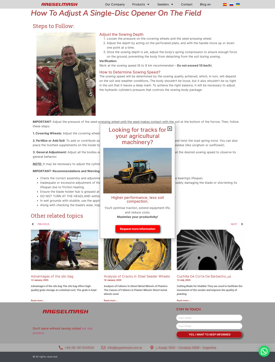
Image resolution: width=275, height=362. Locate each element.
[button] (264, 351)
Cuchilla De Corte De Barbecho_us (204, 276)
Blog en (205, 4)
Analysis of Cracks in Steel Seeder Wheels (137, 276)
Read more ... (38, 300)
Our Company (115, 4)
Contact (186, 4)
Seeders (163, 4)
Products (138, 4)
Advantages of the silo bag (52, 276)
